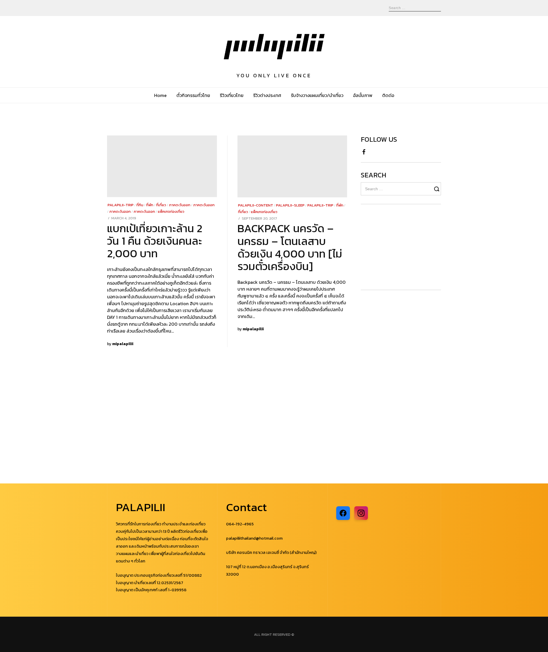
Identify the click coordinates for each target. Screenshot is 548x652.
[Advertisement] (395, 247)
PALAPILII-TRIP (121, 205)
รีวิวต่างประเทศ (267, 95)
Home (160, 95)
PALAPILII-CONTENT (255, 205)
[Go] (437, 188)
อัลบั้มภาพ (362, 95)
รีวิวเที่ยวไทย (231, 95)
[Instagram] (361, 513)
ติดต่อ (388, 95)
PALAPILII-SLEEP (290, 205)
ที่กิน (139, 205)
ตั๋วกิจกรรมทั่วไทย (193, 95)
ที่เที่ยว (161, 205)
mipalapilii (122, 344)
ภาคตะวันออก (179, 205)
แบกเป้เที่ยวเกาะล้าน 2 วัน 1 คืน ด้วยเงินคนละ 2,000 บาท (154, 241)
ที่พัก (149, 205)
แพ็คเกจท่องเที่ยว (171, 211)
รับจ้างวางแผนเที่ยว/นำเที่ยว (317, 95)
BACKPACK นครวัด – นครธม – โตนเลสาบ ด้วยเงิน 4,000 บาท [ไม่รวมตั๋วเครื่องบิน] (289, 247)
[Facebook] (364, 150)
